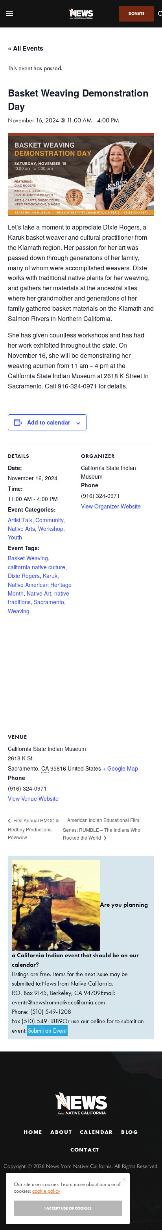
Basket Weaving (28, 558)
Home (33, 1131)
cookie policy (46, 1190)
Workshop (50, 528)
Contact (84, 1149)
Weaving (18, 611)
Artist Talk (20, 520)
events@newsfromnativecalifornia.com (58, 1002)
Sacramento (49, 602)
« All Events (25, 48)
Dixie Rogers (24, 575)
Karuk (50, 575)
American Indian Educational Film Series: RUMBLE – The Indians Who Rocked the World (101, 828)
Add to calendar (48, 422)
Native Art (39, 593)
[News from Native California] (81, 14)
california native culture (36, 567)
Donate (136, 13)
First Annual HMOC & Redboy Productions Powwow (33, 828)
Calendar (96, 1131)
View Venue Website (33, 798)
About (61, 1131)
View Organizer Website (111, 506)
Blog (129, 1131)
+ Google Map (120, 768)
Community (49, 520)
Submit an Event (47, 1030)
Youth (15, 537)
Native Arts (21, 528)
